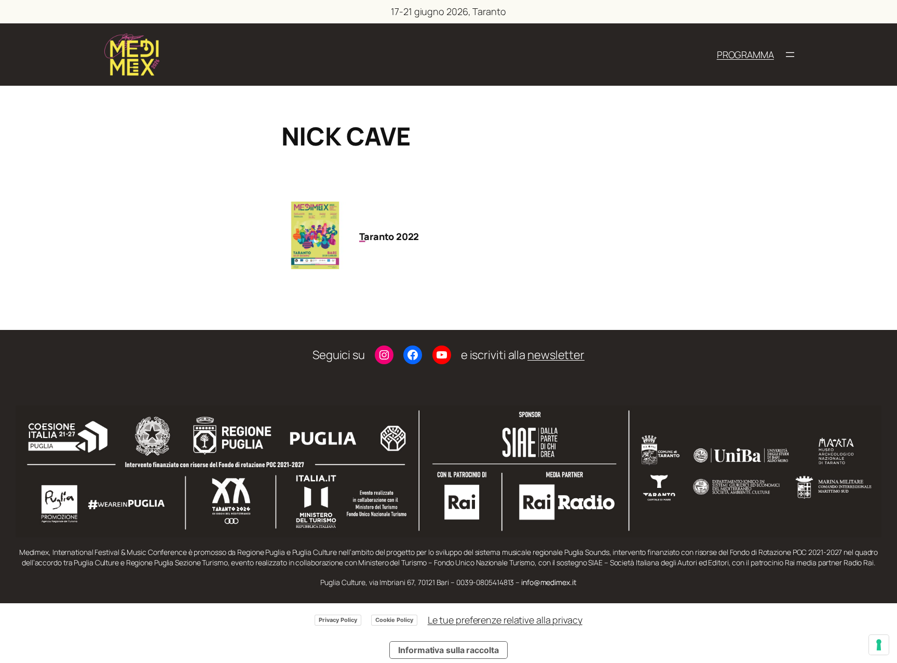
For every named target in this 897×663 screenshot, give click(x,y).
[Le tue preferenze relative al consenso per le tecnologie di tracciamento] (879, 645)
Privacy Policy (338, 620)
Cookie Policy (394, 620)
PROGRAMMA (745, 54)
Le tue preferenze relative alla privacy (505, 620)
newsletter (556, 355)
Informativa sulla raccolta (448, 650)
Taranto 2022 (389, 236)
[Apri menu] (790, 54)
